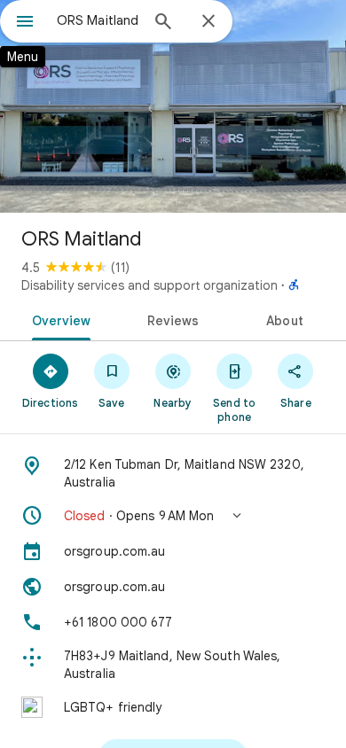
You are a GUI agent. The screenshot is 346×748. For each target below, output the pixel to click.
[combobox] (97, 20)
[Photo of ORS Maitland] (173, 106)
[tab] (58, 319)
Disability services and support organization (149, 285)
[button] (173, 516)
